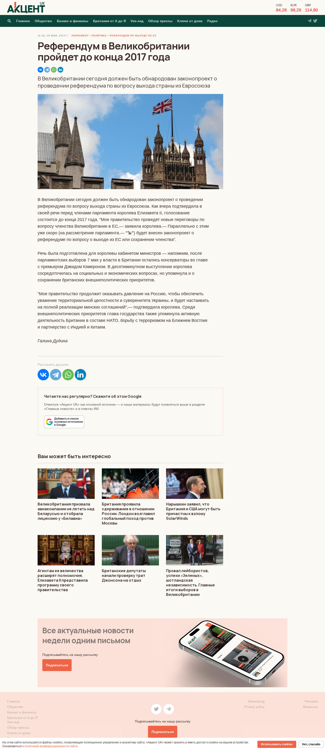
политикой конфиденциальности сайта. (51, 746)
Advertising (256, 701)
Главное (23, 21)
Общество (43, 21)
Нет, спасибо (311, 744)
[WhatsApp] (54, 70)
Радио (212, 21)
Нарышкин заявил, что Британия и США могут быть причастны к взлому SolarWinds (193, 511)
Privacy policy (254, 707)
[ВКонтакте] (40, 70)
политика (99, 35)
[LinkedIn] (60, 70)
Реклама (311, 701)
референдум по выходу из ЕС (133, 35)
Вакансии (310, 707)
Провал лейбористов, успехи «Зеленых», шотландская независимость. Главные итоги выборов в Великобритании (190, 582)
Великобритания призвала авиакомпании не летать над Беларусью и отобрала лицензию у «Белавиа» (66, 511)
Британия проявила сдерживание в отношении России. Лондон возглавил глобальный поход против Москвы (128, 513)
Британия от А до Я (109, 21)
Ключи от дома (189, 21)
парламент (80, 35)
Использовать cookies (277, 744)
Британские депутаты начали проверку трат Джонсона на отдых (124, 575)
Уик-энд (137, 21)
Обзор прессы (160, 21)
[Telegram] (47, 70)
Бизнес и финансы (72, 21)
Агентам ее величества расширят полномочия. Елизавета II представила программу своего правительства (63, 580)
